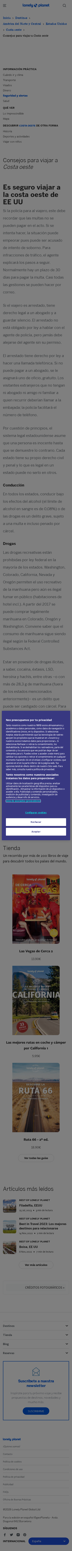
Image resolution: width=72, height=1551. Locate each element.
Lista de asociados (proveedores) (23, 801)
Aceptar (36, 831)
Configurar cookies (36, 812)
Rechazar (36, 822)
